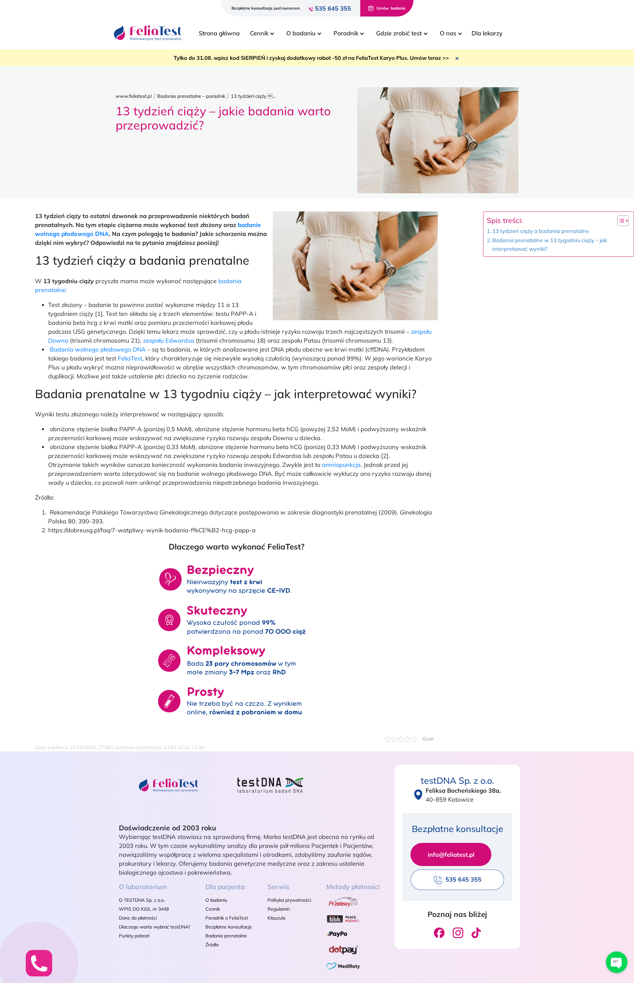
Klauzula (276, 918)
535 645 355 (333, 8)
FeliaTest (130, 358)
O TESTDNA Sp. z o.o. (142, 900)
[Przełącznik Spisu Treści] (619, 220)
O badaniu (216, 900)
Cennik (212, 909)
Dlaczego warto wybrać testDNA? (154, 927)
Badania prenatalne (226, 936)
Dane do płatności (138, 918)
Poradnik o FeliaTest (226, 918)
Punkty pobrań (134, 936)
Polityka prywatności (289, 900)
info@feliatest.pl (451, 854)
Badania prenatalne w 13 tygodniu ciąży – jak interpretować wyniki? (549, 244)
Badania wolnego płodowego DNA (98, 349)
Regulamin (278, 909)
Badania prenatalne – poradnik (191, 96)
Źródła (212, 945)
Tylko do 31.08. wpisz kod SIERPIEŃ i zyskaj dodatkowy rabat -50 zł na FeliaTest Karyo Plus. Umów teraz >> (311, 58)
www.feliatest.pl (134, 96)
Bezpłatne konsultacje (228, 927)
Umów (390, 8)
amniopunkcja (341, 465)
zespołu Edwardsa (168, 340)
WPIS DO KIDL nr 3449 (144, 909)
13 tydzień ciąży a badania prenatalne (540, 231)
